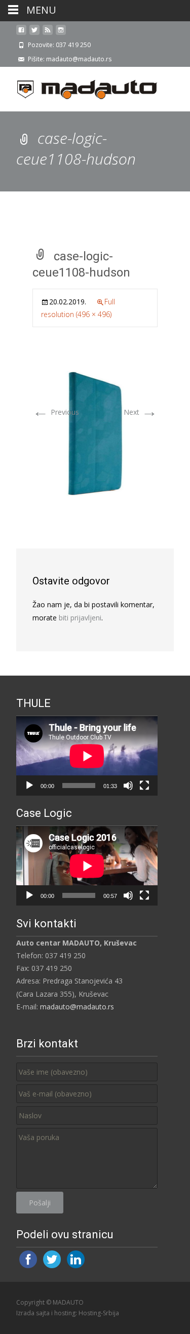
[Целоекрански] (144, 785)
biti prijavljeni (80, 617)
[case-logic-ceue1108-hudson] (95, 433)
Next (141, 412)
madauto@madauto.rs (77, 1006)
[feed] (48, 33)
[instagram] (61, 33)
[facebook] (21, 33)
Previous (55, 412)
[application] (87, 756)
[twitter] (34, 33)
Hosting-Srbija (99, 1313)
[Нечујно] (128, 785)
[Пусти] (29, 785)
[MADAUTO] (79, 87)
